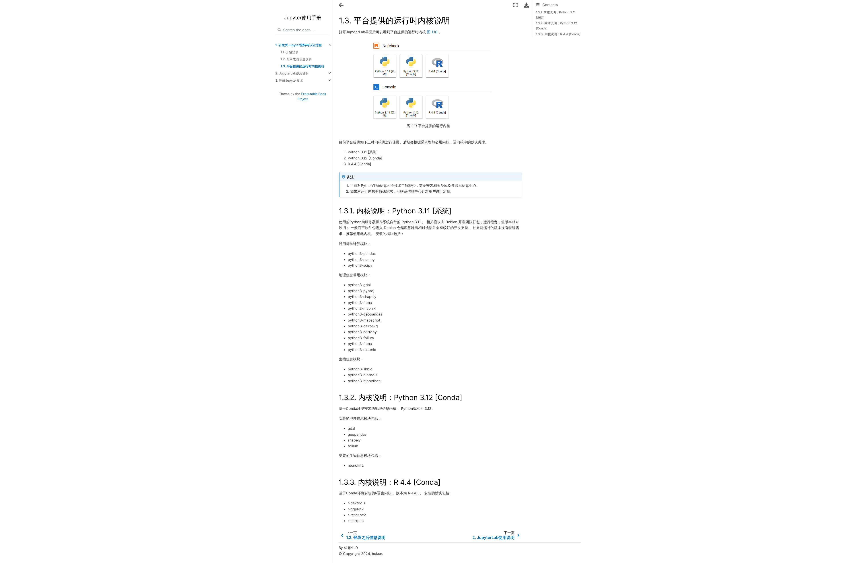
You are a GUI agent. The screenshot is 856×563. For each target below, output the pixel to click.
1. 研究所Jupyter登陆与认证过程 (298, 45)
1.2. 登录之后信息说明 (296, 59)
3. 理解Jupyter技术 (289, 80)
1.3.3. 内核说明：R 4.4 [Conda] (558, 34)
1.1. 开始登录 (289, 52)
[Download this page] (526, 5)
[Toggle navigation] (341, 5)
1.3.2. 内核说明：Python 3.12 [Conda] (556, 25)
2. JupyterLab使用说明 (292, 73)
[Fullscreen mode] (515, 5)
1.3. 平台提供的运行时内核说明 (302, 66)
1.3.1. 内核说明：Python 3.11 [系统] (556, 14)
